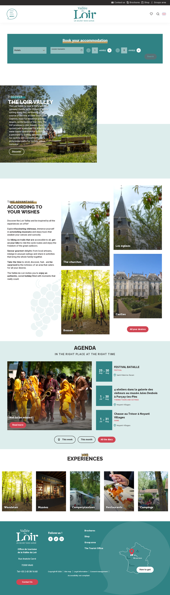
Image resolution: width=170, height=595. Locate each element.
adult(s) (102, 50)
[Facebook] (50, 539)
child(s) (131, 50)
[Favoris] (151, 14)
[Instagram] (61, 539)
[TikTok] (56, 539)
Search (150, 56)
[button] (158, 14)
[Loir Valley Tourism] (85, 14)
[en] (164, 14)
